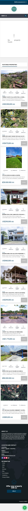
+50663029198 (21, 2)
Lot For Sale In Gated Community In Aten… (14, 410)
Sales (3, 465)
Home (3, 463)
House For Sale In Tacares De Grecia (12, 371)
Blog (3, 471)
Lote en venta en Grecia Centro (11, 175)
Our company (5, 473)
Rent (3, 467)
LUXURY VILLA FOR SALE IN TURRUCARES (12, 332)
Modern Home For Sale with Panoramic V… (14, 253)
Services (4, 469)
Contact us (4, 475)
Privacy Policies (5, 477)
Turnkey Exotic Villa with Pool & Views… (13, 97)
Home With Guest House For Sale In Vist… (13, 136)
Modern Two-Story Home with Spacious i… (14, 214)
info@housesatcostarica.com (8, 455)
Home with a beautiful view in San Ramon (13, 292)
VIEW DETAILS (14, 79)
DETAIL (24, 104)
